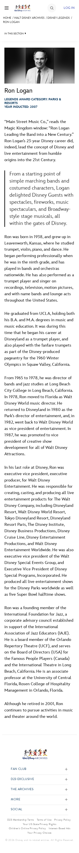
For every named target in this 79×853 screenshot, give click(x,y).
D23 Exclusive (22, 779)
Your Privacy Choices (39, 833)
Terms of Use (44, 820)
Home (7, 18)
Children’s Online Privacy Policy (27, 828)
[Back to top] (70, 838)
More (15, 799)
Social (16, 809)
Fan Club (19, 769)
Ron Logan (11, 22)
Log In (69, 8)
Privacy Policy (62, 820)
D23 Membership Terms (20, 820)
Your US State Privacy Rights (39, 824)
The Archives (22, 789)
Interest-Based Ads (59, 828)
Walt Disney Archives (29, 18)
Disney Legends (58, 18)
